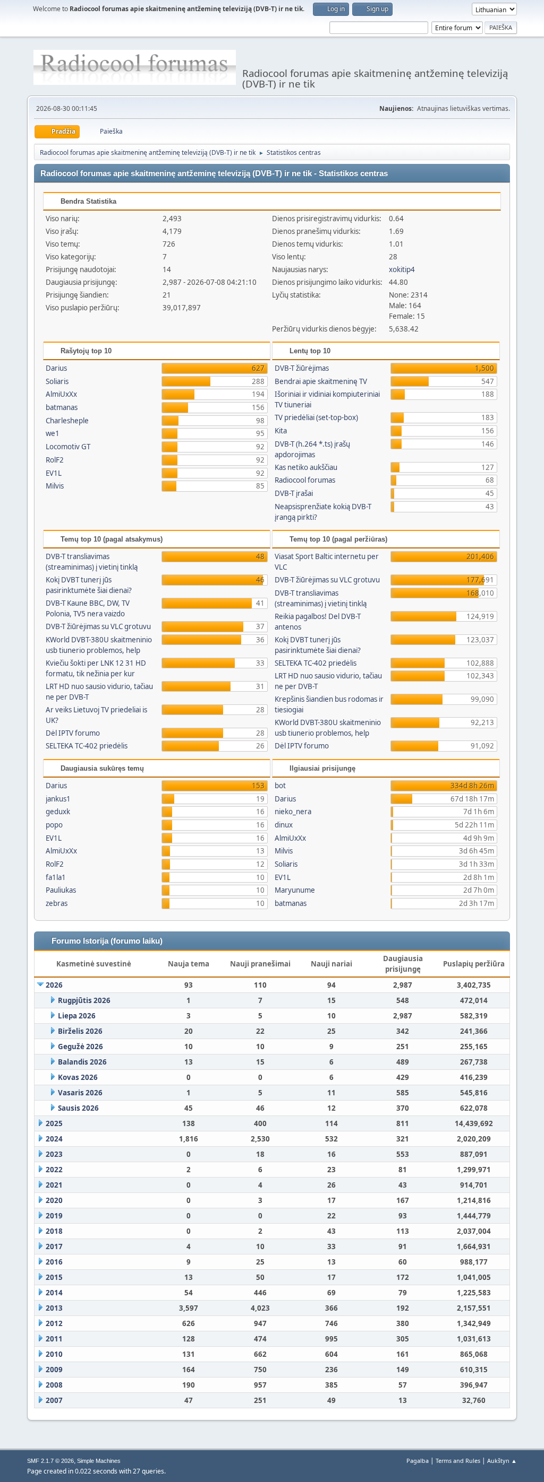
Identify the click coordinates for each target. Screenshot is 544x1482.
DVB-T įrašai (294, 493)
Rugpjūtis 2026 (84, 1000)
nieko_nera (293, 811)
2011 (54, 1339)
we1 (53, 433)
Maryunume (295, 890)
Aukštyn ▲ (502, 1460)
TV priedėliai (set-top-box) (316, 417)
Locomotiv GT (68, 446)
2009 (54, 1369)
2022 (54, 1169)
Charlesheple (67, 420)
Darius (56, 368)
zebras (56, 903)
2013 (54, 1308)
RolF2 (55, 460)
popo (54, 825)
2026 (54, 985)
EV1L (54, 473)
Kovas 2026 (78, 1077)
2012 (54, 1323)
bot (280, 785)
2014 (54, 1292)
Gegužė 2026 (80, 1046)
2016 (54, 1262)
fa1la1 (56, 877)
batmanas (62, 407)
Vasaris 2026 (80, 1092)
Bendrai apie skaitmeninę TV (321, 381)
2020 (54, 1200)
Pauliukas (61, 890)
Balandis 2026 (82, 1062)
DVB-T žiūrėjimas (302, 368)
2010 (54, 1354)
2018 (54, 1231)
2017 (54, 1246)
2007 (54, 1400)
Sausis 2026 (78, 1108)
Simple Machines (99, 1461)
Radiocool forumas (305, 480)
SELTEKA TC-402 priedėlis (87, 746)
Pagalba (417, 1460)
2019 (54, 1216)
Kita (281, 430)
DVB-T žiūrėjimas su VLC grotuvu (98, 626)
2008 (54, 1385)
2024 (54, 1139)
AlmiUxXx (61, 394)
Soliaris (57, 381)
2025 (54, 1123)
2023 (54, 1154)
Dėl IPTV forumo (73, 733)
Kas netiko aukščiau (306, 467)
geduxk (58, 811)
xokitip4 (402, 269)
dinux (284, 825)
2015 (54, 1277)
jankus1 (58, 799)
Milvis (55, 486)
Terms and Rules (458, 1460)
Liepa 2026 (77, 1016)
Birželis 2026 (80, 1031)
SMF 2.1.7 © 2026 (50, 1461)
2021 (54, 1185)
